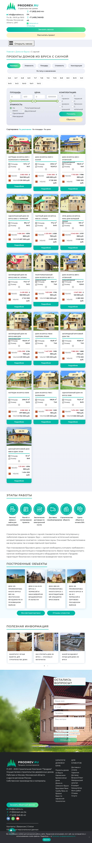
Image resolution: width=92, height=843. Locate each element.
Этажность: (16, 105)
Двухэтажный (30, 111)
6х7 (16, 78)
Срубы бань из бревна (62, 792)
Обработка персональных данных (22, 830)
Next (87, 648)
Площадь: (15, 92)
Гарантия (75, 773)
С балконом (78, 102)
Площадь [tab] (44, 66)
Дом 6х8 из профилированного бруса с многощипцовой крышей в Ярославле (56, 593)
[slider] (11, 101)
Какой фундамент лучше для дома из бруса (70, 657)
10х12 (39, 83)
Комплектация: (67, 92)
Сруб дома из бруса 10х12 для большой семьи (71, 218)
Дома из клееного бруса (62, 784)
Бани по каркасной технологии (60, 798)
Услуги (74, 796)
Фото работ (76, 791)
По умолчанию (25, 129)
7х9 (48, 78)
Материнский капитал (77, 781)
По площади (37, 129)
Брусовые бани (62, 788)
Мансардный (18, 116)
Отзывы (74, 793)
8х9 (68, 78)
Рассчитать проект (46, 35)
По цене (47, 129)
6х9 (28, 78)
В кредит (75, 786)
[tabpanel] (19, 648)
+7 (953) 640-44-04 (17, 812)
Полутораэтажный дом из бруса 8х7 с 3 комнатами (44, 277)
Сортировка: (13, 129)
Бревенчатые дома (61, 779)
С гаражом (65, 97)
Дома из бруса (22, 52)
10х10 (24, 83)
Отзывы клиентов (61, 613)
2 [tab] (48, 666)
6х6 (9, 78)
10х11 (31, 83)
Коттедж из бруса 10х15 (18, 393)
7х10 (54, 78)
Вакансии (21, 827)
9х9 (81, 78)
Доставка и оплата (76, 768)
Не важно (15, 109)
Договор (75, 775)
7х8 (41, 78)
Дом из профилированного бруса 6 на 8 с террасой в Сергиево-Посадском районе (76, 595)
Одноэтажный (18, 113)
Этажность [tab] (29, 66)
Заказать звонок (46, 29)
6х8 (22, 78)
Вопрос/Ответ (77, 778)
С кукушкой (66, 108)
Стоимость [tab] (59, 66)
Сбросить (70, 119)
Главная (10, 52)
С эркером (65, 102)
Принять (47, 840)
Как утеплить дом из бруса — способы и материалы (45, 657)
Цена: (37, 92)
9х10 (10, 83)
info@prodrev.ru (16, 15)
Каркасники (61, 775)
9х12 (17, 83)
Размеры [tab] (14, 66)
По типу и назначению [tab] (46, 71)
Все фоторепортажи (31, 613)
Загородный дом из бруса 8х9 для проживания (17, 336)
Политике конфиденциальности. (64, 836)
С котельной (78, 108)
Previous (5, 648)
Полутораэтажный (32, 108)
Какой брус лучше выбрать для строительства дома (18, 657)
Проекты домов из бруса (62, 771)
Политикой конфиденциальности (65, 736)
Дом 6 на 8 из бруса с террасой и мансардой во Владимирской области (36, 593)
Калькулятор (76, 788)
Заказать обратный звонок (22, 805)
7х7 (35, 78)
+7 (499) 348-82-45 (17, 815)
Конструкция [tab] (76, 66)
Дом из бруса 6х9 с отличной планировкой (70, 159)
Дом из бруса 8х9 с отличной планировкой (70, 277)
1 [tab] (44, 666)
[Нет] (89, 837)
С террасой (78, 97)
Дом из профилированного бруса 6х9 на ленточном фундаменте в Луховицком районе (15, 595)
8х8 (61, 78)
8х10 (75, 78)
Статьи (30, 827)
